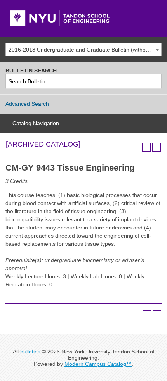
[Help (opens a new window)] (156, 147)
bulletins (30, 351)
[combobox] (83, 49)
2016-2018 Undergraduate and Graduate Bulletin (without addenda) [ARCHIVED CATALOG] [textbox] (85, 50)
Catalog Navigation (35, 123)
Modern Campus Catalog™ (98, 364)
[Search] (154, 81)
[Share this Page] (136, 147)
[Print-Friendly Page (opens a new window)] (146, 147)
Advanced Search (27, 104)
